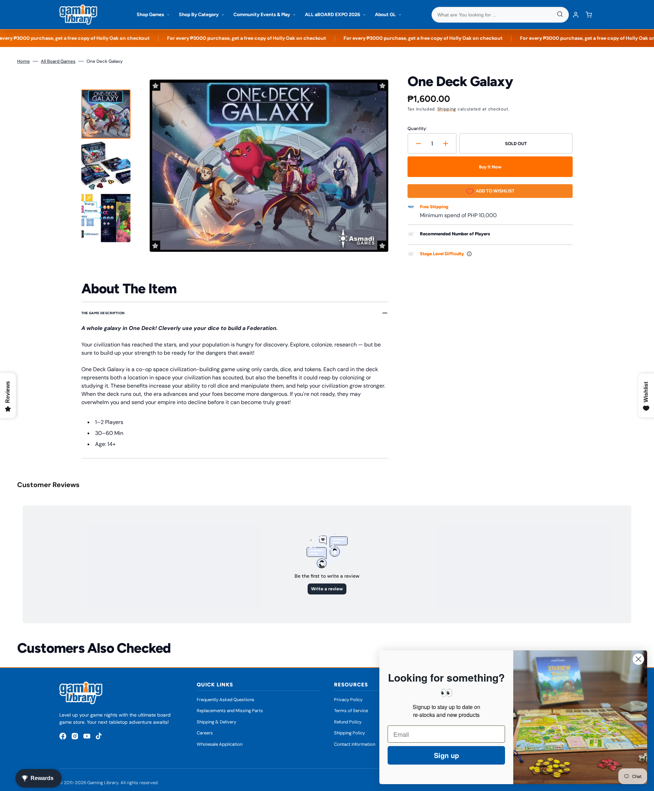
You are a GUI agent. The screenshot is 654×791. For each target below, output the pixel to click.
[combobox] (500, 15)
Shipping (447, 109)
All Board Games (58, 61)
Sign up (446, 755)
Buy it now (490, 166)
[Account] (575, 14)
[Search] (560, 14)
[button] (589, 15)
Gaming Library (102, 783)
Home (23, 61)
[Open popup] (469, 253)
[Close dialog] (638, 659)
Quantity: (417, 128)
